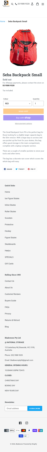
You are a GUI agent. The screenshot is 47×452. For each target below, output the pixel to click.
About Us (9, 287)
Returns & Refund (12, 320)
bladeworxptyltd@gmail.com (21, 360)
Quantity (36, 99)
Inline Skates (10, 205)
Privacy (8, 314)
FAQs (7, 307)
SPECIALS (9, 257)
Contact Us (9, 281)
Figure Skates (10, 237)
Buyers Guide (10, 300)
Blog (7, 327)
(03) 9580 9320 (17, 355)
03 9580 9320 (8, 85)
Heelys (7, 250)
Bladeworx (19, 444)
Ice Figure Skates (12, 198)
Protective (9, 224)
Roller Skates (10, 211)
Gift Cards (9, 264)
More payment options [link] (23, 124)
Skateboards (10, 244)
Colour (5, 99)
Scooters (8, 218)
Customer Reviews (12, 294)
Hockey (8, 231)
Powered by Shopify (30, 444)
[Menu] (42, 4)
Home (2, 21)
